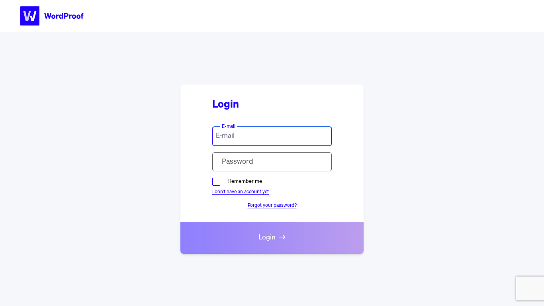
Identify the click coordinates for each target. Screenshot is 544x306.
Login (267, 237)
